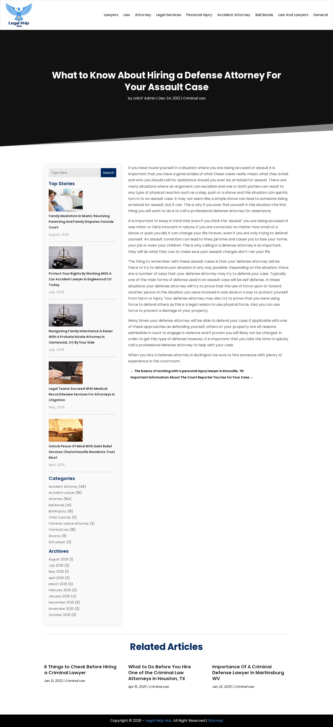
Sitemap (215, 720)
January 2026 (59, 596)
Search (108, 172)
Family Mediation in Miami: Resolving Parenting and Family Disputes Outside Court (81, 222)
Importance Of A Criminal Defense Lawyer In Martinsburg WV (248, 673)
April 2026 (56, 578)
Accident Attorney (233, 14)
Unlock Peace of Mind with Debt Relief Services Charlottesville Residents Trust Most (82, 452)
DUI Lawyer (57, 542)
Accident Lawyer (62, 492)
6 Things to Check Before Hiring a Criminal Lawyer (80, 670)
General (320, 14)
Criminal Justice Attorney (69, 523)
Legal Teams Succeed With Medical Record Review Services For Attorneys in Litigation (82, 394)
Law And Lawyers (293, 14)
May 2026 (56, 571)
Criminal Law (194, 98)
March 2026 (58, 584)
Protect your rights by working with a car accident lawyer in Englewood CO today (80, 279)
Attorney (143, 14)
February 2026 (60, 590)
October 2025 (59, 615)
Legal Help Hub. (158, 720)
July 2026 (56, 565)
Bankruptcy (58, 511)
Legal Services (168, 14)
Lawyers (111, 14)
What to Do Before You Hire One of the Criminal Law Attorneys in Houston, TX (159, 673)
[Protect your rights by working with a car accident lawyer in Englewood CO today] (66, 258)
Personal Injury (199, 14)
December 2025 (61, 602)
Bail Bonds (264, 14)
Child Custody (60, 517)
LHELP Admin (144, 98)
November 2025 (61, 608)
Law (126, 14)
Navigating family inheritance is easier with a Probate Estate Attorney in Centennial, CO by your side (81, 337)
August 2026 (58, 559)
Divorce (55, 536)
